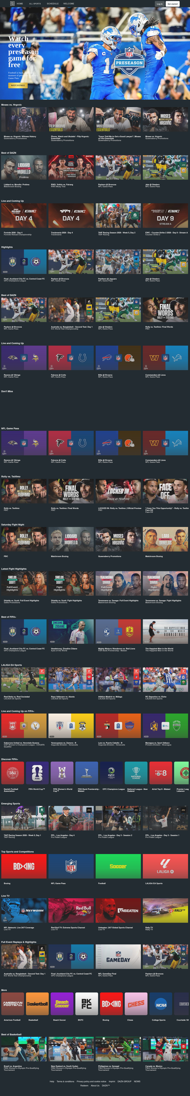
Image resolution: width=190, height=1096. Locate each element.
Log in (160, 4)
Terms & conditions (65, 1081)
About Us (95, 1085)
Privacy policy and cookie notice (91, 1081)
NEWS (137, 1081)
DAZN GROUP (124, 1081)
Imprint (112, 1081)
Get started (173, 4)
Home (20, 4)
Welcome (68, 4)
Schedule (53, 4)
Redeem (84, 1085)
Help (52, 1081)
